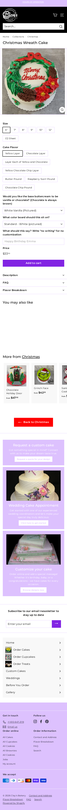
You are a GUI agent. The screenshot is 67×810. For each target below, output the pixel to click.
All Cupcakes (10, 741)
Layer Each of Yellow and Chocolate (26, 161)
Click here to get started (33, 523)
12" (50, 129)
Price (6, 248)
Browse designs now (33, 590)
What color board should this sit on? (26, 217)
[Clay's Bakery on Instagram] (35, 721)
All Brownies (10, 750)
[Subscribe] (56, 624)
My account (9, 763)
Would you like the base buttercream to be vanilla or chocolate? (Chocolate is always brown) (30, 200)
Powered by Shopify (14, 803)
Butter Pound (13, 179)
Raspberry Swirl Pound (41, 179)
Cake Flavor (10, 147)
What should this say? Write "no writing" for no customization (33, 232)
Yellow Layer (12, 153)
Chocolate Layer (35, 153)
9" (32, 129)
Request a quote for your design (33, 459)
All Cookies (9, 746)
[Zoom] (62, 110)
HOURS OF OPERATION (33, 2)
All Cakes (8, 737)
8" (23, 129)
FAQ (36, 746)
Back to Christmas (36, 422)
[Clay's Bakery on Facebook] (41, 721)
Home (6, 36)
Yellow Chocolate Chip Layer (22, 170)
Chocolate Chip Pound (18, 187)
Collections (18, 36)
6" (6, 129)
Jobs (5, 759)
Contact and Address (45, 737)
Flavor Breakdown (44, 741)
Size (5, 123)
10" (41, 129)
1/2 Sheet (10, 138)
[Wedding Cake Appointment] (33, 485)
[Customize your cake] (33, 549)
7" (15, 129)
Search (37, 750)
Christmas (32, 36)
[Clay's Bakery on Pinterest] (47, 721)
